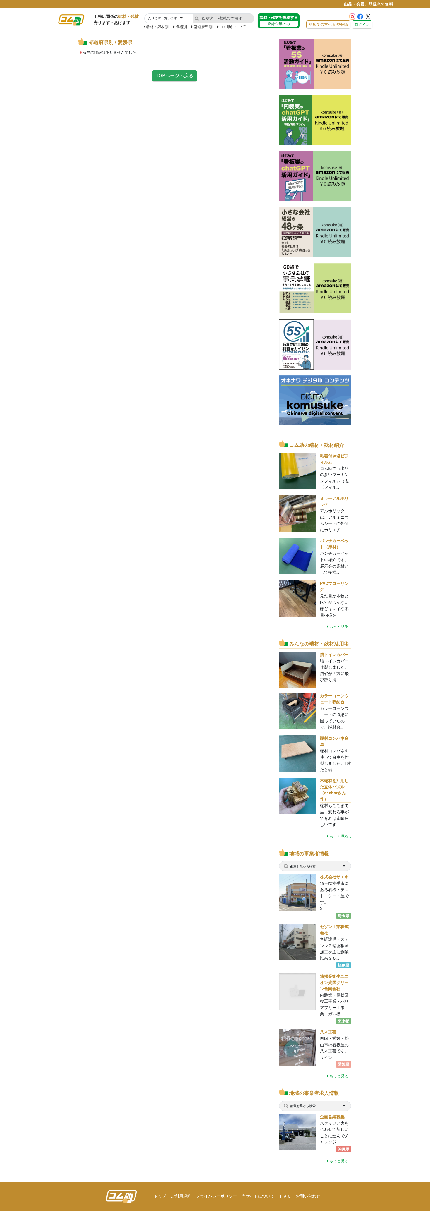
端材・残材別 (157, 27)
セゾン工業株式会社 (334, 929)
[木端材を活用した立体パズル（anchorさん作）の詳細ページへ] (297, 795)
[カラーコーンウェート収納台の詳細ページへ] (297, 710)
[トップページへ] (121, 1196)
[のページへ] (315, 63)
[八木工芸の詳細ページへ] (297, 1053)
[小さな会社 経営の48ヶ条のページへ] (315, 232)
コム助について (232, 27)
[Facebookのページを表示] (360, 16)
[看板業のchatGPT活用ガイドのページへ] (315, 176)
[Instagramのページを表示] (352, 16)
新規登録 (328, 24)
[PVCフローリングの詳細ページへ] (297, 598)
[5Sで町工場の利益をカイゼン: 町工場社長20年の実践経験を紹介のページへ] (315, 344)
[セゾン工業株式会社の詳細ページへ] (303, 941)
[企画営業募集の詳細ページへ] (303, 1131)
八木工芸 (328, 1032)
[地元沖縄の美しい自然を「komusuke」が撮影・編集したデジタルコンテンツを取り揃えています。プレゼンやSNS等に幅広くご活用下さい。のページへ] (315, 400)
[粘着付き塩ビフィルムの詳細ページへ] (297, 470)
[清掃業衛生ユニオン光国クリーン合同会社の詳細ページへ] (297, 991)
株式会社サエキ (334, 877)
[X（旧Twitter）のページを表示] (368, 16)
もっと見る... (339, 626)
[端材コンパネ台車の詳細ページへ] (297, 753)
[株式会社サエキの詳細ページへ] (300, 892)
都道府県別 (203, 27)
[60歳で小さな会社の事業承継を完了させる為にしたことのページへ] (315, 288)
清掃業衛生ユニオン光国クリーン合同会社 (334, 982)
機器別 (181, 27)
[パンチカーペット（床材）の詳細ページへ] (297, 556)
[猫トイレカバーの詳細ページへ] (297, 669)
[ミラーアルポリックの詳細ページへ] (297, 513)
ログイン (362, 24)
